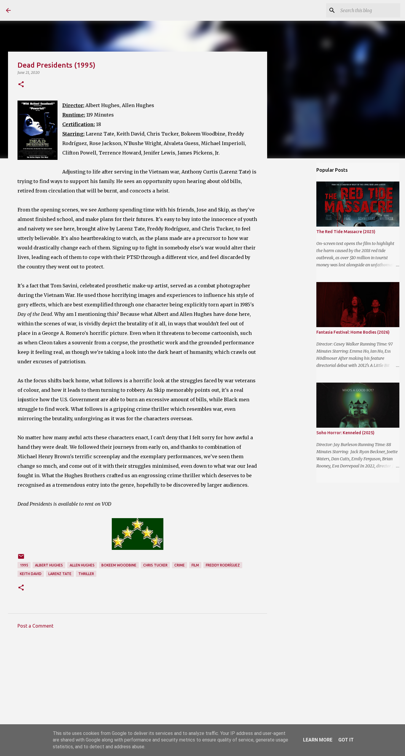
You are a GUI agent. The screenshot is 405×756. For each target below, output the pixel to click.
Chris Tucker (155, 565)
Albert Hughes (49, 565)
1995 (24, 565)
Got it (346, 740)
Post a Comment (35, 625)
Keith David (31, 574)
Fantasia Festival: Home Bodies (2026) (353, 332)
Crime (179, 565)
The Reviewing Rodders (69, 10)
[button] (21, 85)
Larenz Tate (59, 574)
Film (195, 565)
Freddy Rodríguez (223, 565)
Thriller (86, 574)
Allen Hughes (82, 565)
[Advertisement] (138, 688)
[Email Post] (21, 559)
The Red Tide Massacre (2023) (345, 231)
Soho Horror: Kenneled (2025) (345, 432)
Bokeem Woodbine (118, 565)
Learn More (317, 740)
